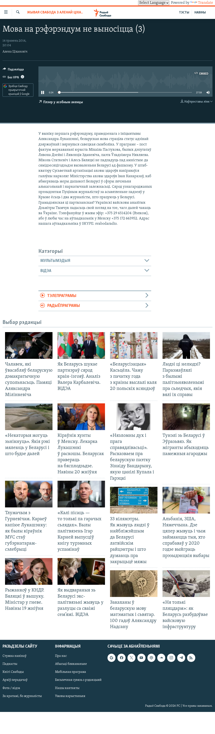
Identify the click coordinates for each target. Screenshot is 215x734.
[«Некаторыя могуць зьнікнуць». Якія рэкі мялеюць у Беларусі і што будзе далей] (28, 416)
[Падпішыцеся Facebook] (121, 658)
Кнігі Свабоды (13, 672)
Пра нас (61, 656)
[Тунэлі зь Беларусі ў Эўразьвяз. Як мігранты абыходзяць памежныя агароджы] (186, 416)
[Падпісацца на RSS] (191, 658)
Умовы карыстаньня (70, 696)
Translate (205, 3)
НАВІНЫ (200, 12)
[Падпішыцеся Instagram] (171, 658)
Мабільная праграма (70, 672)
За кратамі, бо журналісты (22, 696)
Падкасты (10, 664)
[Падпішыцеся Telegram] (181, 658)
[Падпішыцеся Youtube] (141, 658)
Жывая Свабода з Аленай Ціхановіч (55, 13)
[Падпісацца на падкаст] (151, 658)
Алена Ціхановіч (15, 51)
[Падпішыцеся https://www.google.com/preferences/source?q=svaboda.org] (111, 658)
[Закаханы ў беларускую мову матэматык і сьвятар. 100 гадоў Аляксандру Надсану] (133, 583)
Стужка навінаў (14, 656)
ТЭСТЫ (184, 12)
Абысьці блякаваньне (71, 664)
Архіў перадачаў (15, 680)
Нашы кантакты (67, 688)
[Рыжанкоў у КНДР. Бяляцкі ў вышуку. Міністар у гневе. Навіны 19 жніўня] (28, 571)
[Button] (13, 70)
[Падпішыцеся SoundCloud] (161, 658)
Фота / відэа (11, 688)
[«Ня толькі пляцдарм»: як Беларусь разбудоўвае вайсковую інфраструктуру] (186, 583)
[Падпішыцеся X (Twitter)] (131, 658)
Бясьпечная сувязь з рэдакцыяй (78, 680)
